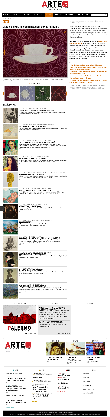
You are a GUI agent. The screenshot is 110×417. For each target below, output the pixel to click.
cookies (55, 412)
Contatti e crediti (88, 393)
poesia (101, 85)
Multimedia (11, 18)
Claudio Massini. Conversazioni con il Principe (86, 65)
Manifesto (86, 377)
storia (89, 85)
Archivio (85, 15)
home (4, 18)
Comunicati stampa (88, 389)
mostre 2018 (96, 87)
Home (7, 15)
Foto (50, 15)
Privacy (51, 412)
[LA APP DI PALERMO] (19, 334)
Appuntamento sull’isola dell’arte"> (16, 399)
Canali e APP (86, 381)
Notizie (17, 15)
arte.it (95, 85)
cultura (83, 85)
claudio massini (75, 87)
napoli (72, 85)
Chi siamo (86, 373)
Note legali (46, 412)
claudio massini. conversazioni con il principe (87, 89)
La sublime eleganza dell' (78, 78)
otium (89, 78)
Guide (28, 15)
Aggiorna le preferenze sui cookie (66, 412)
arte (77, 85)
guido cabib (86, 87)
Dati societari (40, 412)
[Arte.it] (55, 4)
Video (59, 15)
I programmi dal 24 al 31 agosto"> (16, 377)
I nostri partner (87, 385)
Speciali (70, 15)
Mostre (39, 15)
